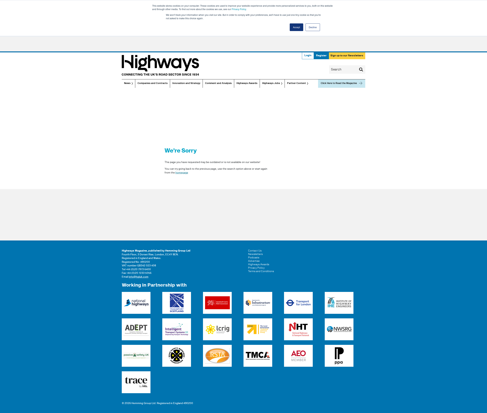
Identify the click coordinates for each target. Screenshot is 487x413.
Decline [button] (313, 27)
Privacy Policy (239, 9)
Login (307, 55)
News (127, 83)
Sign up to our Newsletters (346, 56)
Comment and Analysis (218, 83)
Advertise (254, 261)
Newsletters (255, 254)
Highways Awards (246, 83)
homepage (181, 173)
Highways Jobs (271, 83)
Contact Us (255, 251)
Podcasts (253, 258)
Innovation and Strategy (186, 83)
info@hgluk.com (138, 277)
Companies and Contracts (153, 83)
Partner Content (296, 83)
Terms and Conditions (261, 271)
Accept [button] (296, 27)
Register (321, 56)
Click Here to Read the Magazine (339, 83)
